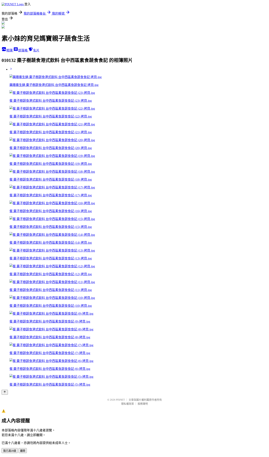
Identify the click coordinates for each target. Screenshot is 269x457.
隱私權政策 (127, 403)
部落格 (23, 50)
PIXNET (120, 399)
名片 (36, 50)
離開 (22, 450)
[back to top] (5, 392)
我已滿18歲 (9, 450)
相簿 (9, 50)
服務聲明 (143, 403)
